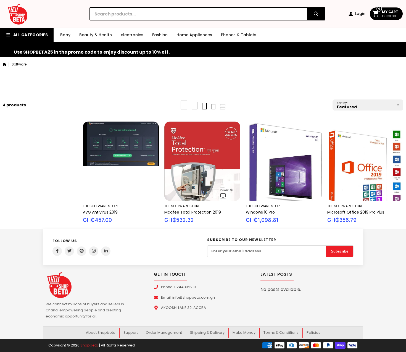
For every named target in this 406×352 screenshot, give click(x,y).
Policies (313, 332)
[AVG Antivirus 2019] (121, 161)
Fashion (160, 35)
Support (130, 332)
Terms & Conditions (281, 332)
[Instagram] (93, 251)
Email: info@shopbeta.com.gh (188, 297)
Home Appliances (194, 35)
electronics (132, 35)
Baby (65, 35)
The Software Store (100, 206)
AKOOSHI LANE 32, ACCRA (183, 307)
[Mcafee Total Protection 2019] (202, 161)
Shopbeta (89, 345)
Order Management (164, 332)
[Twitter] (69, 251)
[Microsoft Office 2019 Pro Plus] (365, 161)
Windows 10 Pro (260, 212)
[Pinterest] (81, 251)
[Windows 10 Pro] (284, 161)
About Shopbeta (100, 332)
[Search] (316, 14)
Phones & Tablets (238, 35)
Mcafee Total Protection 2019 (192, 212)
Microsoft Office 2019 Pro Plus (355, 212)
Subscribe (339, 251)
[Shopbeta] (18, 14)
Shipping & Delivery (207, 332)
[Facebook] (57, 251)
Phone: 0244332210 (178, 287)
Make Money (244, 332)
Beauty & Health (95, 35)
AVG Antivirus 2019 (100, 212)
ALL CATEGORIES (30, 35)
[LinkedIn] (105, 251)
